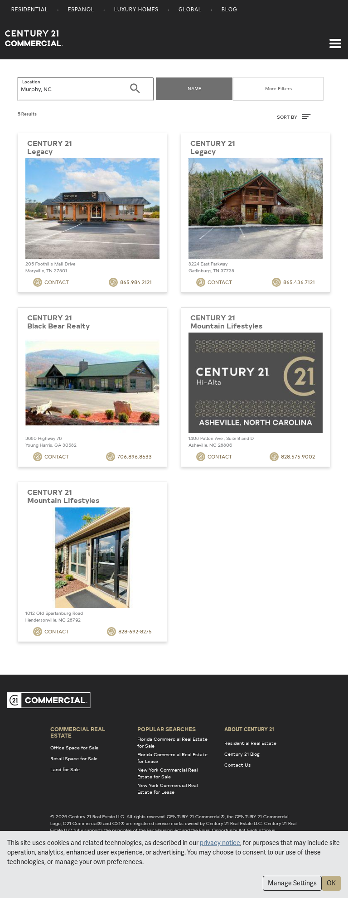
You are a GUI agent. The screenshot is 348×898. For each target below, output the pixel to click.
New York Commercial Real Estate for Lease (167, 788)
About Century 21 (249, 729)
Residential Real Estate (250, 743)
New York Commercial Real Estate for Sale (167, 773)
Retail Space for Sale (73, 758)
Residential (29, 10)
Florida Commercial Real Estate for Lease (172, 757)
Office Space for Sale (74, 747)
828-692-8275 (135, 631)
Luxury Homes (136, 10)
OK (331, 883)
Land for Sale (65, 769)
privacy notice (220, 843)
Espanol (81, 10)
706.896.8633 (134, 456)
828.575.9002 (298, 456)
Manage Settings (292, 883)
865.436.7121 (299, 282)
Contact (56, 282)
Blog (229, 10)
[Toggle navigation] (335, 39)
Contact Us (237, 765)
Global (190, 10)
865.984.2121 (136, 282)
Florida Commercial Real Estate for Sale (172, 742)
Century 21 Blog (242, 754)
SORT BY (288, 117)
